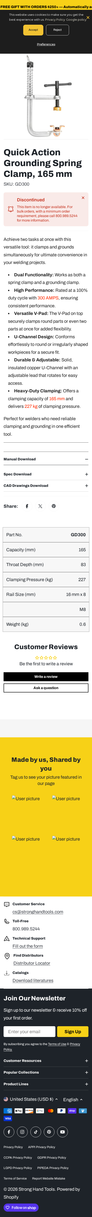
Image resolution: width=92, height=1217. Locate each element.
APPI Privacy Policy (41, 1147)
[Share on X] (40, 506)
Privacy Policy (13, 1147)
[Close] (83, 197)
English (70, 1099)
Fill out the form (28, 946)
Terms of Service (15, 1178)
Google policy (76, 19)
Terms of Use (57, 1044)
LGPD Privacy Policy (18, 1168)
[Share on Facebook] (27, 506)
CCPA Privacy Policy (18, 1157)
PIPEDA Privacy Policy (53, 1168)
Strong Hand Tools (37, 1189)
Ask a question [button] (46, 688)
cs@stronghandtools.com (38, 911)
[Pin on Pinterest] (53, 506)
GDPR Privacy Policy (51, 1157)
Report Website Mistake (48, 1178)
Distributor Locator (31, 963)
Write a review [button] (46, 677)
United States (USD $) (31, 1099)
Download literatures (33, 980)
